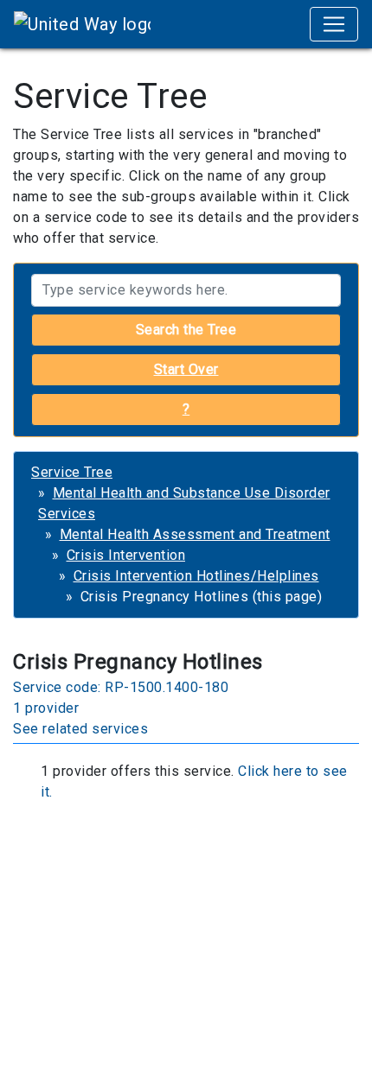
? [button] (186, 409)
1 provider (46, 708)
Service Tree (71, 472)
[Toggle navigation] (334, 24)
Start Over (186, 369)
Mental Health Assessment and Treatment (195, 534)
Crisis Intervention (126, 555)
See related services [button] (80, 729)
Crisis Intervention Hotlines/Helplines (196, 576)
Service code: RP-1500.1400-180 (120, 687)
